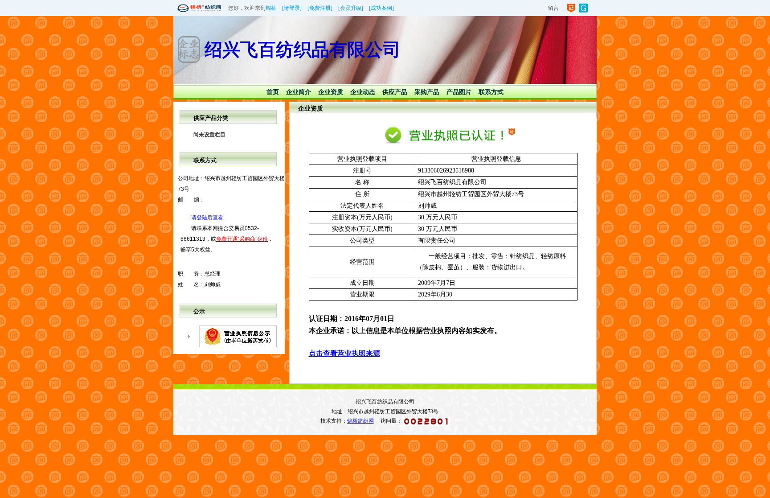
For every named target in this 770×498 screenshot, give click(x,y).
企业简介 (298, 92)
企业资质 (330, 92)
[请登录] (292, 8)
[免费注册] (319, 8)
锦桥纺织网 (360, 421)
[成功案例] (381, 8)
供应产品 (394, 92)
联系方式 (491, 92)
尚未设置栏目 (209, 135)
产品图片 (458, 92)
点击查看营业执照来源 (344, 353)
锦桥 (271, 8)
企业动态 (362, 92)
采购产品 (426, 92)
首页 (272, 92)
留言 (553, 8)
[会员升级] (350, 8)
